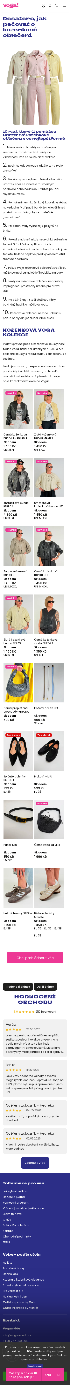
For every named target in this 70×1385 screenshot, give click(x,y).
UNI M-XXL (41, 518)
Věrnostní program (16, 1203)
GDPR (6, 1242)
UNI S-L (38, 655)
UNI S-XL (39, 450)
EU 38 (7, 928)
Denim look (10, 1274)
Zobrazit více (35, 1163)
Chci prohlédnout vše (35, 957)
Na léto (7, 1263)
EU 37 (48, 928)
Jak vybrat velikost (15, 1191)
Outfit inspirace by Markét (20, 1308)
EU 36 (7, 792)
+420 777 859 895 (15, 1341)
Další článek (45, 987)
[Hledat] (50, 6)
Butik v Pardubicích (16, 1225)
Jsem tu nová (12, 1214)
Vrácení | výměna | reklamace (23, 1208)
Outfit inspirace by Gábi (19, 1302)
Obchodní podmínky (17, 1236)
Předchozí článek (18, 987)
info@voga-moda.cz (17, 1335)
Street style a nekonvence (21, 1285)
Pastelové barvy (13, 1268)
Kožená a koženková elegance (23, 1280)
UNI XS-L (9, 450)
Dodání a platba (14, 1197)
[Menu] (64, 6)
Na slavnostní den (15, 1296)
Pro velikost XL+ (13, 1291)
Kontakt (8, 1231)
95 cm (38, 723)
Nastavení (35, 1366)
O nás (7, 1220)
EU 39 (37, 935)
